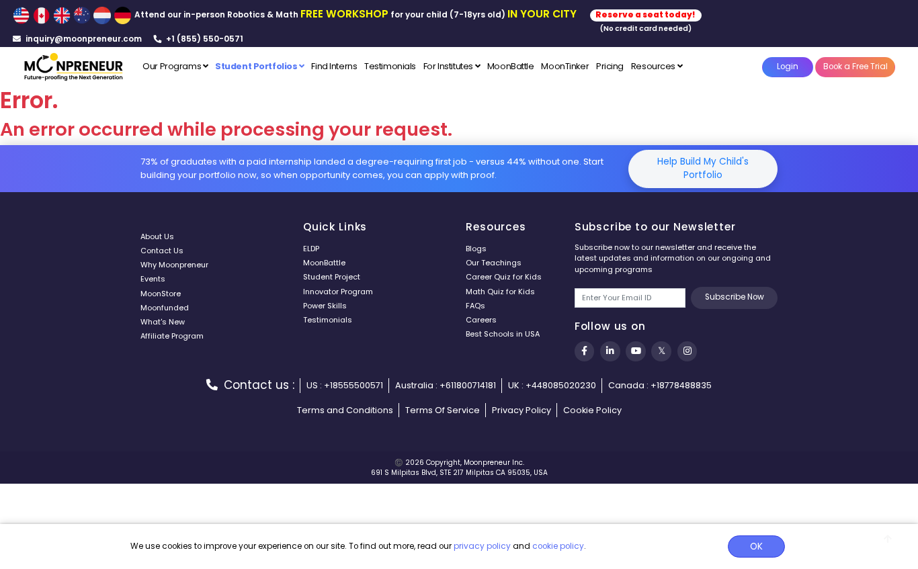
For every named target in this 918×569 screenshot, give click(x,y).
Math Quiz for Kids (500, 291)
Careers (481, 319)
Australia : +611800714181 (445, 385)
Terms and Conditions (345, 410)
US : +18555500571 (344, 385)
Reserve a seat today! (645, 14)
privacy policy (482, 546)
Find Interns (334, 66)
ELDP (311, 248)
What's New (162, 321)
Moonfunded (164, 307)
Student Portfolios (257, 66)
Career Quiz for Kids (504, 276)
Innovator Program (338, 291)
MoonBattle (510, 66)
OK (756, 546)
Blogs (476, 248)
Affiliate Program (172, 336)
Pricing (610, 66)
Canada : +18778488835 (660, 385)
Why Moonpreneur (174, 264)
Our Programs (172, 66)
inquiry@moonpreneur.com (83, 39)
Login (787, 66)
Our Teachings (493, 262)
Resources (654, 66)
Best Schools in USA (503, 334)
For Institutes (449, 66)
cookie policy (558, 546)
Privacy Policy (521, 410)
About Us (157, 236)
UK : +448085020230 (552, 385)
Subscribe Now (734, 297)
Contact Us (161, 250)
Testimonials (390, 66)
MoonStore (160, 293)
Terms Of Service (442, 410)
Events (152, 278)
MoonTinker (565, 66)
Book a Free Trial (855, 66)
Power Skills (325, 305)
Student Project (331, 276)
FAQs (475, 305)
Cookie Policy (592, 410)
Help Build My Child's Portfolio (703, 168)
